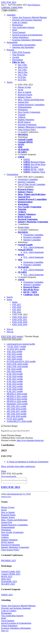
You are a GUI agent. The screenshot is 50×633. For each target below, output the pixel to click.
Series (15, 302)
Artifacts (21, 117)
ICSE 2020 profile (15, 376)
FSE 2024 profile (14, 369)
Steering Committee (26, 182)
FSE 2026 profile (14, 371)
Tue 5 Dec (22, 70)
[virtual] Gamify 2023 (10, 571)
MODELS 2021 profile (17, 396)
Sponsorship (12, 42)
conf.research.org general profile (21, 344)
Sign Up (4, 630)
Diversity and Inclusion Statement (27, 20)
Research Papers (25, 94)
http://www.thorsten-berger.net (30, 440)
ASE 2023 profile (14, 354)
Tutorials (21, 114)
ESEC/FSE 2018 (19, 324)
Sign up (10, 331)
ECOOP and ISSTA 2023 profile (21, 361)
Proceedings (17, 60)
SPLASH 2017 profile (16, 411)
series (19, 336)
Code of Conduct (19, 22)
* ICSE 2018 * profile (16, 346)
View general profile (8, 476)
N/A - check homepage (33, 247)
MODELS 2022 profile (17, 399)
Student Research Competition (31, 104)
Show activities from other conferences (18, 466)
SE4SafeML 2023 (9, 581)
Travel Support (18, 32)
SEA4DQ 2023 (8, 584)
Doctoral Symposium (27, 124)
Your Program (18, 55)
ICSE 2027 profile (15, 391)
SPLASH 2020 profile (16, 416)
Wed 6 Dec (23, 72)
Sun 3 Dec (22, 65)
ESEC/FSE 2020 (19, 322)
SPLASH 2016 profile (16, 409)
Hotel (14, 30)
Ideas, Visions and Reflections (31, 99)
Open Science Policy (27, 129)
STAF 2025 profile (15, 419)
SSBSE (26, 159)
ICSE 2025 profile (15, 386)
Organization (12, 174)
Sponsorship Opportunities (24, 45)
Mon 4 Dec (23, 67)
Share (3, 471)
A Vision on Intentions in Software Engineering (27, 461)
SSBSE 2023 (7, 595)
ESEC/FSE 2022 (19, 317)
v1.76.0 (26, 494)
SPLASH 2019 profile (16, 414)
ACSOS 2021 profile (16, 349)
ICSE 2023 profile (15, 384)
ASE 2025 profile (14, 356)
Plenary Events (24, 87)
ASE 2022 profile (14, 351)
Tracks (9, 82)
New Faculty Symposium (29, 112)
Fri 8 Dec (22, 77)
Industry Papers (24, 97)
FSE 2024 (16, 312)
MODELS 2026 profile (17, 401)
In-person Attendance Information (27, 40)
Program (10, 50)
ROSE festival (24, 122)
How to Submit (24, 92)
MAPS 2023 (6, 576)
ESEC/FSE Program (21, 52)
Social (20, 89)
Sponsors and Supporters (23, 47)
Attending (11, 15)
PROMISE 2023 (8, 560)
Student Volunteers (26, 119)
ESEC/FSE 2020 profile (17, 366)
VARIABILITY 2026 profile (19, 421)
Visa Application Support (23, 27)
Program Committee (32, 237)
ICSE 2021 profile (15, 379)
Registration (17, 25)
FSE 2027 (16, 304)
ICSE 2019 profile (15, 374)
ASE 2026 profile (14, 359)
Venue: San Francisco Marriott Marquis (29, 17)
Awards (15, 57)
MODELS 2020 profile (17, 394)
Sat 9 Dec (22, 80)
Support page (6, 497)
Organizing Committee (28, 179)
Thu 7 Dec (22, 75)
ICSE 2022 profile (15, 381)
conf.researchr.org (14, 494)
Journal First (23, 102)
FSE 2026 (16, 307)
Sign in (10, 329)
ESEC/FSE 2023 (8, 336)
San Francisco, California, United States (21, 6)
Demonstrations (25, 107)
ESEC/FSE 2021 (19, 319)
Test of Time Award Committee (31, 184)
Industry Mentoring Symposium (32, 127)
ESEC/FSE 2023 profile (11, 339)
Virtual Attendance (20, 37)
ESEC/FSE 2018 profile (17, 364)
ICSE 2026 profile (15, 389)
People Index (23, 227)
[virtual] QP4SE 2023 (10, 574)
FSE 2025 (16, 309)
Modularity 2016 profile (17, 404)
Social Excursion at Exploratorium (27, 35)
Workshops (23, 109)
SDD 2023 (6, 579)
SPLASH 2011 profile (16, 406)
